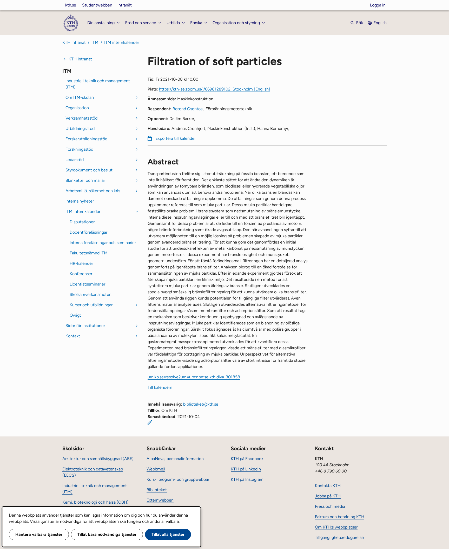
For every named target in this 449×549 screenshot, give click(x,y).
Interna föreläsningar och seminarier (103, 242)
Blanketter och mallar (85, 180)
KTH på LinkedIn (246, 469)
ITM (94, 42)
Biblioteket (157, 489)
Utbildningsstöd (80, 128)
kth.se (70, 5)
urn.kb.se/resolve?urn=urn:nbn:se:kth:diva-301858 (194, 376)
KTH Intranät (74, 42)
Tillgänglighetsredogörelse (339, 537)
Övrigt (75, 315)
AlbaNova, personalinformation (175, 458)
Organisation (77, 107)
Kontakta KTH (328, 485)
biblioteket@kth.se (200, 404)
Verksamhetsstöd (81, 118)
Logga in (378, 5)
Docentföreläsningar (88, 232)
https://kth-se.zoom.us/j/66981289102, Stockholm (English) (214, 89)
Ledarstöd (74, 159)
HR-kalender (81, 263)
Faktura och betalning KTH (339, 516)
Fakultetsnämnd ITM (89, 253)
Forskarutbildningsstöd (86, 138)
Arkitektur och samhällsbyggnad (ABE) (98, 458)
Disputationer (82, 221)
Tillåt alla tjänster (167, 534)
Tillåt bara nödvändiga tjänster (106, 534)
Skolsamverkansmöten (90, 294)
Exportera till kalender (175, 138)
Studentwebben (97, 5)
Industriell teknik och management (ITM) (97, 83)
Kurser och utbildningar (91, 304)
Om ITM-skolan (79, 97)
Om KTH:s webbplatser (336, 527)
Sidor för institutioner (85, 325)
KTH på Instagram (247, 479)
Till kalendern (160, 387)
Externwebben (160, 500)
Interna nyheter (79, 201)
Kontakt (72, 335)
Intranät (124, 5)
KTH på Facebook (247, 458)
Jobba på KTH (328, 496)
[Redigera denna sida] (150, 422)
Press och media (330, 506)
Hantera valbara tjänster (38, 534)
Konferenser (81, 273)
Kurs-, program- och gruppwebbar (178, 479)
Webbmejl (156, 469)
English (380, 22)
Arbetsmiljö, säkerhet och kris (92, 190)
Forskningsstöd (79, 149)
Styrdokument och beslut (89, 170)
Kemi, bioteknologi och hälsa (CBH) (95, 502)
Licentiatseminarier (87, 284)
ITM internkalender (121, 42)
